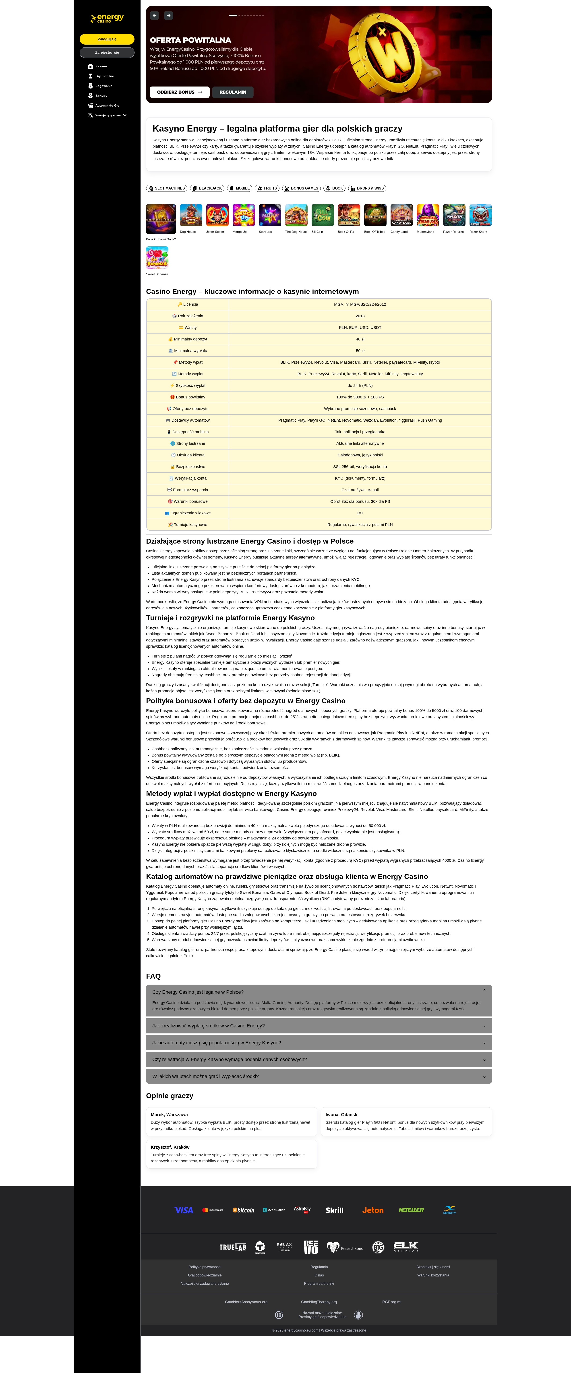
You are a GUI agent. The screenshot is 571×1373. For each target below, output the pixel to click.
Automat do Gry (107, 105)
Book (337, 188)
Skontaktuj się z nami (433, 1267)
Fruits (270, 188)
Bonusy (101, 95)
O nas (319, 1275)
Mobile (243, 188)
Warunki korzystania (433, 1275)
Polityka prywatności (205, 1267)
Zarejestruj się (107, 52)
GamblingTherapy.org (319, 1302)
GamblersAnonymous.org (246, 1302)
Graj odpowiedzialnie (205, 1275)
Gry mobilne (104, 76)
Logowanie (103, 86)
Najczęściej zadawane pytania (205, 1283)
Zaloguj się (107, 39)
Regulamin (319, 1267)
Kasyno (101, 66)
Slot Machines (170, 188)
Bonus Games (304, 188)
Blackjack (210, 188)
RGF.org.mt (391, 1302)
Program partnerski (319, 1283)
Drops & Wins (370, 188)
